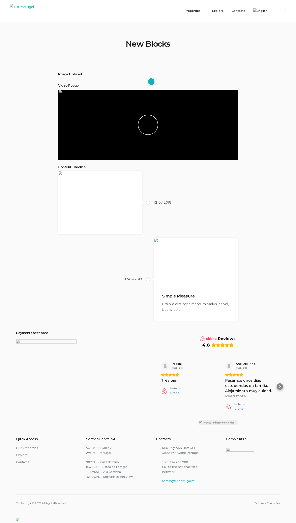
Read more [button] (235, 396)
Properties (192, 11)
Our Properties (27, 448)
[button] (156, 386)
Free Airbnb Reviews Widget (219, 422)
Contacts (238, 11)
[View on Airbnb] (165, 366)
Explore (218, 11)
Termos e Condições (267, 503)
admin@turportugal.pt (178, 481)
